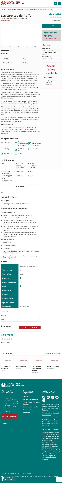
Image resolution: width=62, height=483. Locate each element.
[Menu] (59, 3)
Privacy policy (38, 476)
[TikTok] (43, 400)
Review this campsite (30, 327)
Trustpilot (4, 423)
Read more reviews (50, 38)
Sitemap (44, 476)
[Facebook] (43, 397)
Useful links (27, 392)
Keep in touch (49, 392)
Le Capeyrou (21, 366)
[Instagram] (48, 397)
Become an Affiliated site (30, 399)
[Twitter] (52, 397)
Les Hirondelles (53, 366)
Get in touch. (54, 429)
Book (52, 26)
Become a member (9, 416)
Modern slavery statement (53, 476)
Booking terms (30, 476)
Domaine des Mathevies (6, 367)
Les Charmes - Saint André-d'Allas (37, 368)
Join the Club (7, 392)
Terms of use (23, 476)
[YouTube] (57, 397)
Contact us (26, 412)
